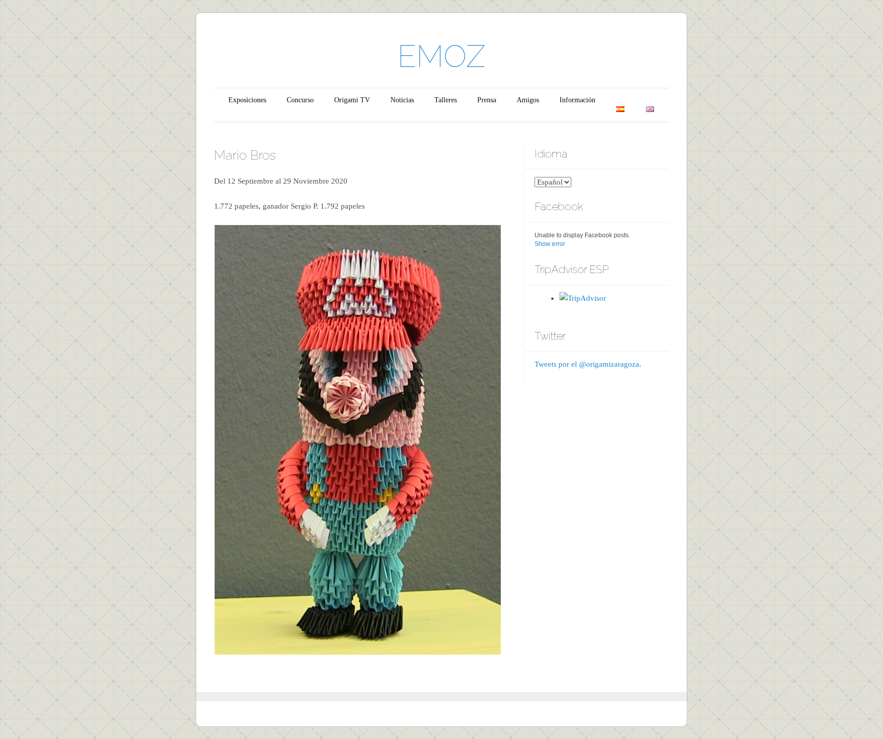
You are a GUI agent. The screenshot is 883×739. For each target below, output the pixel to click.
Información (577, 100)
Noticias (402, 100)
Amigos (528, 100)
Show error (550, 244)
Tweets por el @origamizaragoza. (588, 364)
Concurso (300, 100)
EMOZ (441, 56)
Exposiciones (247, 100)
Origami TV (352, 100)
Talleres (445, 100)
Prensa (486, 100)
